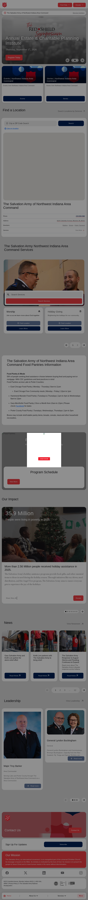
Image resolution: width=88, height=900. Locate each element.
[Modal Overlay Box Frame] (44, 450)
